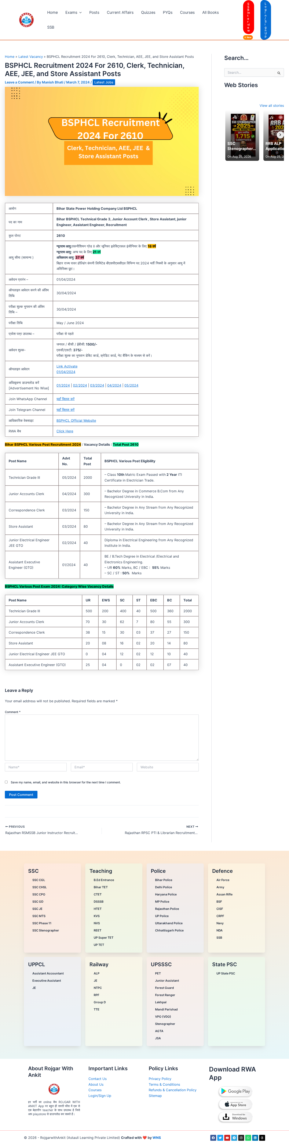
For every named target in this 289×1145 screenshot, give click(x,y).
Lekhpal (161, 1002)
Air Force (222, 880)
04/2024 (114, 385)
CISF (219, 908)
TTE (96, 1009)
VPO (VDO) (163, 1016)
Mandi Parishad (166, 1009)
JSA (158, 1038)
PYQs (167, 12)
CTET (98, 894)
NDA (219, 930)
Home (52, 12)
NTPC (98, 988)
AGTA (159, 1031)
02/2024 (80, 385)
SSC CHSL (39, 887)
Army (220, 887)
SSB (50, 27)
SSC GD (37, 901)
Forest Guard (164, 988)
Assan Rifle (224, 894)
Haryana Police (166, 894)
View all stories (272, 105)
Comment (13, 712)
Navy (220, 923)
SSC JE (37, 908)
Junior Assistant (167, 980)
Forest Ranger (165, 995)
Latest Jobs (103, 82)
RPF (96, 995)
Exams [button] (71, 12)
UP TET (99, 945)
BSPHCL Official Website (76, 420)
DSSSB (98, 901)
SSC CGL (38, 880)
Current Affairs (120, 12)
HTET (98, 908)
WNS (157, 1137)
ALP (96, 973)
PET (158, 973)
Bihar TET (101, 887)
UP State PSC (225, 973)
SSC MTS (38, 916)
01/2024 (63, 385)
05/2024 (131, 385)
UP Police (162, 916)
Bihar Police (163, 880)
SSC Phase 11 (41, 923)
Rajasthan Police (167, 908)
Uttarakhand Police (169, 923)
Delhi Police (163, 887)
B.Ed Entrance (104, 880)
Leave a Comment (19, 82)
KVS (97, 916)
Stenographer (165, 1024)
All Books (210, 12)
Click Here (64, 431)
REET (97, 930)
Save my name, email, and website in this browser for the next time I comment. (66, 782)
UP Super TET (103, 937)
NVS (97, 923)
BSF (219, 901)
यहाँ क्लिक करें (65, 399)
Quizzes (148, 12)
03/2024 (97, 385)
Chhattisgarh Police (169, 930)
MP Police (162, 901)
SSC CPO (38, 894)
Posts (94, 12)
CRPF (220, 916)
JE (34, 988)
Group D (100, 1002)
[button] (79, 12)
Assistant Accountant (48, 973)
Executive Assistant (46, 980)
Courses (187, 12)
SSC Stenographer (45, 930)
